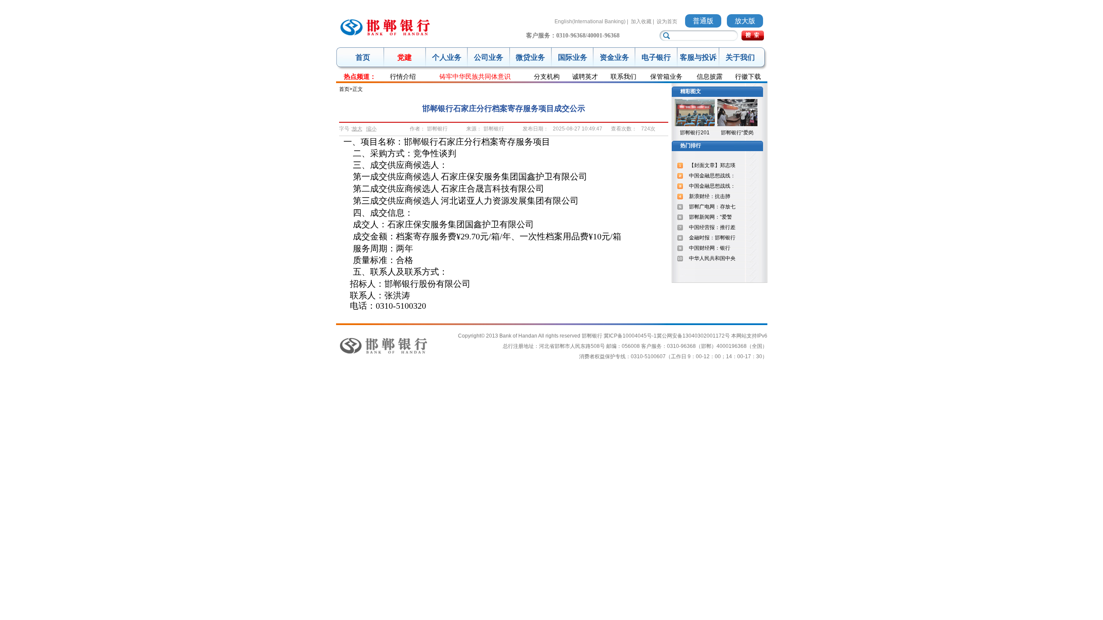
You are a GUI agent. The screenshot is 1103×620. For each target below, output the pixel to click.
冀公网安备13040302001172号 (693, 336)
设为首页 (667, 22)
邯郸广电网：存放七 (712, 207)
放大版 (745, 21)
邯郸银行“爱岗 (737, 133)
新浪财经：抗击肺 (709, 196)
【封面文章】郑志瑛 (712, 165)
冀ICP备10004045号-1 (630, 336)
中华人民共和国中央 (712, 258)
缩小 (371, 129)
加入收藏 (641, 22)
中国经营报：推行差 (712, 227)
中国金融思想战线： (712, 176)
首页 (362, 57)
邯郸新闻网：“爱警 (710, 217)
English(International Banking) (590, 22)
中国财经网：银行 (709, 248)
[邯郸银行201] (695, 124)
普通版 (703, 21)
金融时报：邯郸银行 (712, 238)
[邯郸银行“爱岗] (737, 124)
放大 (357, 129)
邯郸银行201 (695, 133)
